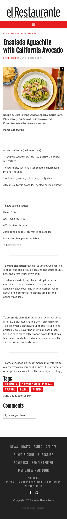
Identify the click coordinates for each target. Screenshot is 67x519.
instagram (36, 492)
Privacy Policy (33, 486)
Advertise (21, 463)
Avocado (10, 389)
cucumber (11, 384)
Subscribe (45, 455)
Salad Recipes (28, 33)
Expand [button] (62, 69)
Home (6, 33)
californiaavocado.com (32, 123)
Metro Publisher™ (37, 508)
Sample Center (42, 463)
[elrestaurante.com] (33, 12)
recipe (24, 389)
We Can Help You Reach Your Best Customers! (34, 482)
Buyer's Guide (24, 455)
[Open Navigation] (33, 24)
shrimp (36, 389)
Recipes (15, 33)
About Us (33, 478)
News (14, 447)
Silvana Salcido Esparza (37, 384)
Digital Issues (31, 447)
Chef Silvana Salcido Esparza (31, 115)
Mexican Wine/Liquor (33, 471)
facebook (31, 492)
